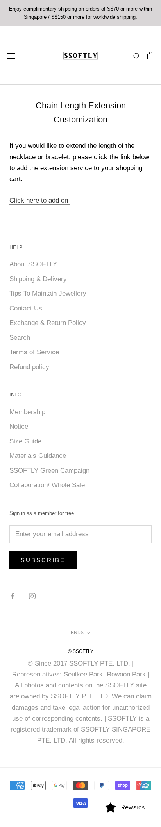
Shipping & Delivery (38, 279)
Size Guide (25, 441)
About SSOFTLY (33, 264)
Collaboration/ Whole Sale (47, 485)
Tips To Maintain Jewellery (47, 293)
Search (19, 337)
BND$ (77, 632)
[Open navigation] (11, 55)
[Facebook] (12, 595)
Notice (18, 426)
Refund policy (29, 367)
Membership (27, 412)
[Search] (136, 55)
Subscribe (43, 560)
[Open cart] (150, 55)
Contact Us (25, 308)
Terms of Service (34, 352)
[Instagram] (32, 595)
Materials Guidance (37, 455)
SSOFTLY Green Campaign (49, 470)
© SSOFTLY (80, 651)
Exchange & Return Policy (47, 322)
